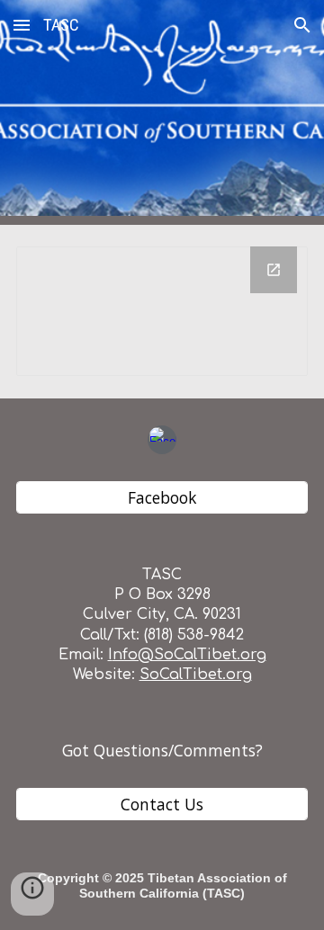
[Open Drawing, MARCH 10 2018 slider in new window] (273, 269)
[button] (21, 24)
